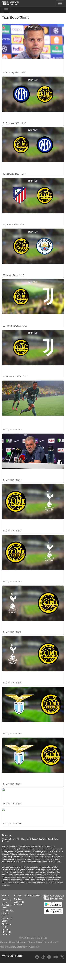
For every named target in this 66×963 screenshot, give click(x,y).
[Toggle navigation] (60, 3)
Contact (31, 895)
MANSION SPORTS (12, 955)
